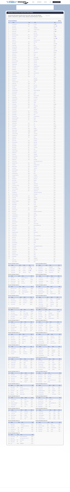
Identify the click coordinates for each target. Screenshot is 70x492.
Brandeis (35, 128)
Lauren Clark (14, 197)
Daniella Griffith (14, 116)
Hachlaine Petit (14, 123)
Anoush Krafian (14, 85)
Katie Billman (14, 211)
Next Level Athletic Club (37, 225)
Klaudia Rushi (40, 429)
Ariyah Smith (14, 138)
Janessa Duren (14, 161)
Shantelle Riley (14, 29)
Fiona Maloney (14, 202)
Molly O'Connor (14, 62)
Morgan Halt (14, 223)
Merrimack (35, 142)
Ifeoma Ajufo (14, 206)
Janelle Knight (14, 50)
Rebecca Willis (14, 171)
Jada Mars (12, 392)
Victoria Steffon (14, 97)
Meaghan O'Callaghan (15, 201)
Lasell (35, 204)
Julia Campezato (13, 360)
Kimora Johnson (14, 156)
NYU (34, 149)
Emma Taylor (14, 59)
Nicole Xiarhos (14, 93)
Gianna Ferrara (14, 228)
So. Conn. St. (36, 69)
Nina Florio (13, 230)
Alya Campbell (14, 145)
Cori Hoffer (40, 327)
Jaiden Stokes (14, 45)
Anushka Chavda (14, 194)
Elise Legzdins (14, 55)
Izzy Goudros (14, 26)
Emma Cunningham (14, 327)
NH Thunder (35, 194)
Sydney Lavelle (13, 362)
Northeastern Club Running (38, 192)
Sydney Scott (13, 311)
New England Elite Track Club (38, 161)
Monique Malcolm (15, 52)
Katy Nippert (14, 43)
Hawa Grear (13, 367)
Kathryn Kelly (14, 31)
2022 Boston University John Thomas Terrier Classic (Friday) (20, 12)
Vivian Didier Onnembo (15, 185)
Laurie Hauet (14, 83)
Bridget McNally (14, 64)
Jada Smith (14, 40)
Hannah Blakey (14, 48)
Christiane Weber (14, 157)
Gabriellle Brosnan (15, 216)
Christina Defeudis (13, 399)
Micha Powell (14, 27)
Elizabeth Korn (14, 152)
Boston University (36, 95)
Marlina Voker (14, 100)
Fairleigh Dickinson (36, 29)
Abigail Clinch (14, 159)
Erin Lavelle (14, 190)
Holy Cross (35, 62)
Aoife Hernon (14, 74)
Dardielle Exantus (13, 341)
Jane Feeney (14, 168)
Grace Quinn (14, 199)
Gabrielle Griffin (14, 102)
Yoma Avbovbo (14, 111)
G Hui (13, 258)
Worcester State (36, 187)
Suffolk (35, 242)
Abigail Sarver (13, 438)
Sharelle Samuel (14, 92)
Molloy (35, 157)
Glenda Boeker (14, 244)
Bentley (35, 213)
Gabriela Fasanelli (13, 411)
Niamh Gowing (14, 166)
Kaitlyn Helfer (14, 247)
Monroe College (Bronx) (37, 235)
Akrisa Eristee (14, 33)
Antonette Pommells (41, 362)
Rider (34, 55)
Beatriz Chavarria (14, 209)
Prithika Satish (40, 337)
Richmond (35, 36)
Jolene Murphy (14, 57)
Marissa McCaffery (14, 376)
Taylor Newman (14, 135)
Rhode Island (52, 277)
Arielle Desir (14, 38)
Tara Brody (13, 183)
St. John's (35, 24)
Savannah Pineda (14, 119)
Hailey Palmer (13, 364)
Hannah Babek (14, 204)
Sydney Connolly (14, 130)
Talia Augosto (14, 256)
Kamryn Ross (14, 36)
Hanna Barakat (14, 88)
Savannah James (40, 401)
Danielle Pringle (14, 47)
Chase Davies (14, 213)
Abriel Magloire (14, 121)
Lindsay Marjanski (13, 404)
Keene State (35, 249)
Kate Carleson (14, 147)
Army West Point (36, 48)
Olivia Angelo (14, 218)
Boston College (36, 57)
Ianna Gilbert (12, 427)
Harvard (35, 26)
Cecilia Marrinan (14, 71)
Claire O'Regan (14, 107)
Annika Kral (14, 126)
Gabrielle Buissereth (15, 81)
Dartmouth (35, 47)
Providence (35, 135)
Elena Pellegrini (14, 187)
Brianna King (14, 237)
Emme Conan (14, 140)
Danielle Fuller (13, 406)
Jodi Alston (14, 164)
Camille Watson (14, 76)
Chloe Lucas (14, 66)
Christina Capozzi (41, 392)
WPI (34, 43)
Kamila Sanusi (40, 404)
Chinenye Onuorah (15, 90)
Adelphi (35, 81)
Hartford (35, 100)
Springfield (35, 154)
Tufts (34, 74)
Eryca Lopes (14, 239)
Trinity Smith (40, 277)
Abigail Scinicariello (15, 232)
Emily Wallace (14, 114)
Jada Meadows (14, 192)
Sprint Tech (35, 33)
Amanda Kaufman (15, 173)
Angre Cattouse (14, 235)
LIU (34, 76)
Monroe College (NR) (37, 90)
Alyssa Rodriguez (14, 242)
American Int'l (36, 52)
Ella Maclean (14, 69)
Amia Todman (14, 109)
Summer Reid (14, 149)
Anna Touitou (14, 180)
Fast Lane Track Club (37, 40)
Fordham (35, 31)
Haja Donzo (40, 313)
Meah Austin (14, 220)
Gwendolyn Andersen (15, 175)
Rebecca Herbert (14, 225)
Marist (35, 216)
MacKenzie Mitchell (15, 254)
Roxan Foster (40, 272)
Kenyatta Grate (14, 78)
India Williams (14, 251)
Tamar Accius (13, 272)
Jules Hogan (14, 95)
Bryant (35, 93)
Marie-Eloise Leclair (13, 288)
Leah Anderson (14, 24)
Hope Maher (14, 154)
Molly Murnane (14, 178)
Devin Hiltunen (14, 128)
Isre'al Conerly (13, 304)
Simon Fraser (24, 288)
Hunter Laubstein (14, 142)
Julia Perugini (14, 104)
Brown (35, 38)
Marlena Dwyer (14, 249)
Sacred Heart (36, 156)
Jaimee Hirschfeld (15, 133)
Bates (35, 171)
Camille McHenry (14, 221)
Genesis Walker (14, 261)
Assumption (35, 97)
